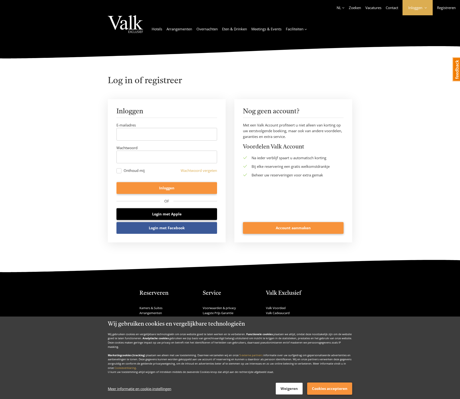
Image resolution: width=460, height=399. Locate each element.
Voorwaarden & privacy (219, 308)
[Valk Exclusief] (125, 27)
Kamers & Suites (150, 308)
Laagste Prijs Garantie (218, 313)
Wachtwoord (127, 147)
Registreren (446, 7)
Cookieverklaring (125, 367)
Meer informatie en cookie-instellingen (139, 388)
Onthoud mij (134, 170)
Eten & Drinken (234, 29)
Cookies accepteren (329, 388)
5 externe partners (251, 355)
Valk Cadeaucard (278, 313)
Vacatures (373, 7)
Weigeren (289, 388)
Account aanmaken (293, 227)
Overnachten (207, 29)
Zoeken (355, 7)
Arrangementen (179, 29)
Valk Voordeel (276, 308)
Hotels (157, 29)
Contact (392, 7)
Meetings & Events (266, 29)
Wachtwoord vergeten (199, 170)
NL (339, 7)
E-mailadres (126, 125)
